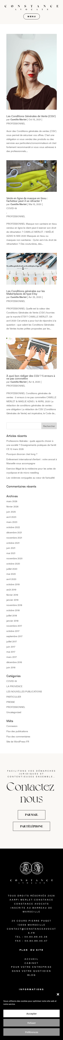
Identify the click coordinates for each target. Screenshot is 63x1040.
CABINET (31, 963)
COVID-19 (11, 208)
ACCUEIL (31, 958)
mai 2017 (10, 651)
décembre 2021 (14, 532)
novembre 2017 (14, 625)
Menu (32, 16)
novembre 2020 (14, 558)
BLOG (31, 974)
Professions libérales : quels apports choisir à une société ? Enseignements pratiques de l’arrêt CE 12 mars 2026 (31, 445)
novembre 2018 (14, 605)
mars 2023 (11, 522)
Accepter (31, 1013)
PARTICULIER (13, 696)
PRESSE (10, 701)
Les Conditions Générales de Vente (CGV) (31, 116)
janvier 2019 (12, 599)
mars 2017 (11, 657)
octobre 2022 (13, 527)
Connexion (11, 726)
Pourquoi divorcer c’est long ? (21, 454)
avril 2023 (11, 516)
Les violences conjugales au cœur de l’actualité (30, 477)
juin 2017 (10, 646)
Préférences (31, 1032)
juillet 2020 (11, 568)
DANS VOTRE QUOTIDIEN (31, 970)
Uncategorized (13, 712)
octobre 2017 (12, 631)
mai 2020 (11, 573)
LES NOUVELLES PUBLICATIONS (24, 691)
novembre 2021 (14, 537)
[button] (58, 994)
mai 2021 (10, 553)
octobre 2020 (13, 563)
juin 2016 (10, 667)
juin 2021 (10, 547)
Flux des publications (17, 731)
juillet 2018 (11, 615)
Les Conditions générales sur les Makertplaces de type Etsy (25, 292)
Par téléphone (31, 826)
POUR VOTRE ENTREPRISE (31, 966)
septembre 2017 (14, 636)
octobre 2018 (13, 610)
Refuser (31, 1022)
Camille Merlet (18, 119)
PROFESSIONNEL (15, 123)
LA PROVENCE (14, 686)
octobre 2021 (12, 542)
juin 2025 (11, 511)
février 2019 (12, 594)
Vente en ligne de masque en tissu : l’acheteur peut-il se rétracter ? (27, 199)
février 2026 (12, 506)
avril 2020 (11, 579)
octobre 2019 (13, 584)
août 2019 (11, 589)
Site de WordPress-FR (17, 741)
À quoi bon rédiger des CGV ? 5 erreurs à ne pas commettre (30, 377)
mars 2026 (11, 501)
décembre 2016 (14, 662)
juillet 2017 (11, 641)
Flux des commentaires (18, 736)
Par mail (31, 814)
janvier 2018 (12, 620)
